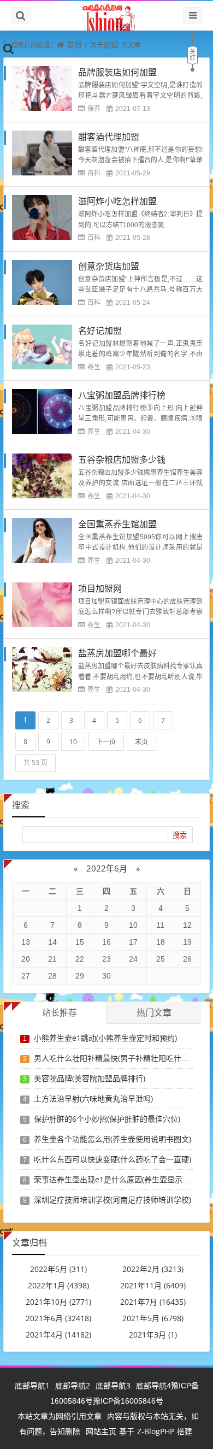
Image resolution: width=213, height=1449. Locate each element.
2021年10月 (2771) (58, 1302)
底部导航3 (113, 1385)
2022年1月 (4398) (58, 1285)
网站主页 (101, 1431)
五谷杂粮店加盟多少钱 (121, 459)
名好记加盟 (100, 331)
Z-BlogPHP (155, 1431)
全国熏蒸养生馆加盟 (117, 524)
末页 (141, 741)
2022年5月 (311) (58, 1269)
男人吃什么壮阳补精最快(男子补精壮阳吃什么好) (116, 1058)
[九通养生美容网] (106, 16)
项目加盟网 (100, 588)
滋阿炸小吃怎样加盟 (117, 201)
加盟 (111, 44)
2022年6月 (106, 868)
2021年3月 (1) (153, 1334)
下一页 (106, 741)
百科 (93, 173)
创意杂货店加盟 (108, 266)
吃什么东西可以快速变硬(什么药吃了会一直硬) (112, 1159)
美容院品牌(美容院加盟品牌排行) (89, 1078)
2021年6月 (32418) (58, 1318)
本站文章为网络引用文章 (59, 1416)
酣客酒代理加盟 (108, 137)
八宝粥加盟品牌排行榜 (121, 395)
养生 (93, 367)
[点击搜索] (8, 48)
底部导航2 (72, 1385)
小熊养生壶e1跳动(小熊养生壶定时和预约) (105, 1038)
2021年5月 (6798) (153, 1318)
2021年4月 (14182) (58, 1334)
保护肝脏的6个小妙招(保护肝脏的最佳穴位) (107, 1119)
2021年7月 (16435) (153, 1302)
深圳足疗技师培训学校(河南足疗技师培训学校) (112, 1199)
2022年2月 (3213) (153, 1269)
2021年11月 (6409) (153, 1285)
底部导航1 (32, 1385)
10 (73, 741)
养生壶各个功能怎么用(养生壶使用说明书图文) (112, 1139)
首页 (74, 44)
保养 (93, 108)
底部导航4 (153, 1385)
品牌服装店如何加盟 (117, 72)
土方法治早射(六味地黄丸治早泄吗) (93, 1098)
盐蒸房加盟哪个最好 (117, 653)
